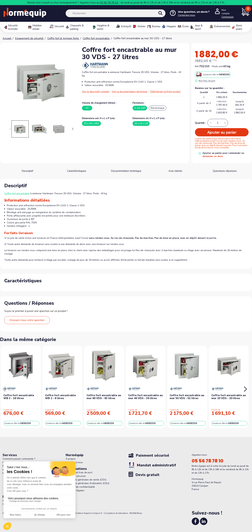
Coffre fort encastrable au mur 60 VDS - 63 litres (104, 397)
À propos (71, 458)
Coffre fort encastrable (16, 193)
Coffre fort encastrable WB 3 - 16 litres (18, 397)
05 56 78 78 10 (109, 2)
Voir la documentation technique (129, 91)
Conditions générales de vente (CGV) (86, 479)
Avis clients (175, 171)
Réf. (197, 66)
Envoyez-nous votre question (27, 320)
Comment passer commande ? (19, 458)
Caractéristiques (76, 171)
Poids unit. (217, 66)
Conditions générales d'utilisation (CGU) (87, 483)
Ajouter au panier (221, 132)
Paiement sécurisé (76, 476)
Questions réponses (225, 171)
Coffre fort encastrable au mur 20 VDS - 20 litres (228, 397)
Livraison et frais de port (79, 472)
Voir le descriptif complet (95, 91)
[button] (72, 129)
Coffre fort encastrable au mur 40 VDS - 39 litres (145, 397)
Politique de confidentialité (80, 486)
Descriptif (27, 171)
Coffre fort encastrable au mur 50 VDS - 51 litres (187, 397)
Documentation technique (126, 171)
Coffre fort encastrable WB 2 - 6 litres (60, 397)
